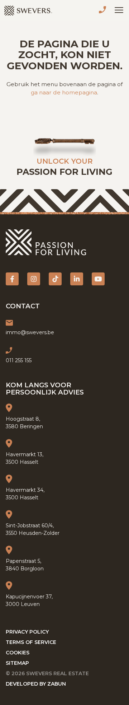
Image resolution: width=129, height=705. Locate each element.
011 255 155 (104, 11)
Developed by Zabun (36, 684)
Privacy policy (27, 632)
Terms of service (31, 642)
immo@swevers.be (30, 332)
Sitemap (17, 663)
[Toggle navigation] (119, 10)
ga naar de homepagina (64, 92)
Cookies (17, 652)
